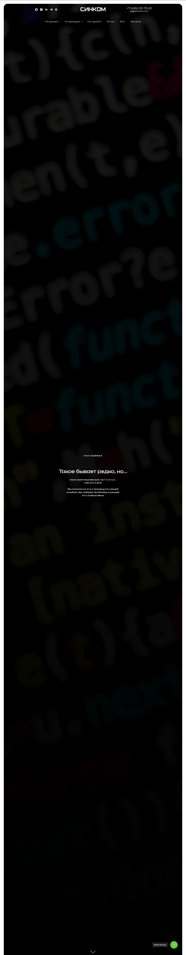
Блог (122, 21)
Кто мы (110, 21)
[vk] (46, 10)
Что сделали (94, 21)
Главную (110, 479)
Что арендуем (73, 21)
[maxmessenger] (36, 10)
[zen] (41, 10)
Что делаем (51, 21)
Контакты (136, 21)
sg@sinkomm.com (139, 11)
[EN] (56, 10)
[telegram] (51, 10)
